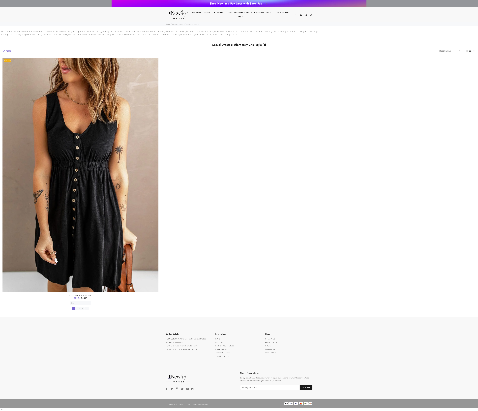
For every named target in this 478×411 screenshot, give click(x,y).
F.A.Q (217, 339)
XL (83, 309)
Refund (268, 346)
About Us (219, 342)
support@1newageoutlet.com (185, 349)
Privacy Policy (221, 349)
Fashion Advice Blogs (224, 346)
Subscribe (306, 387)
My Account (270, 349)
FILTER (8, 51)
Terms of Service (222, 353)
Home (168, 24)
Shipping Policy (222, 356)
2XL (87, 309)
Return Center (271, 342)
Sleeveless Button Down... (80, 295)
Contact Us (270, 339)
